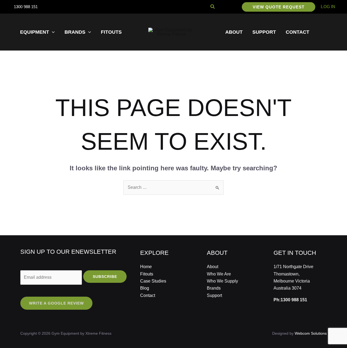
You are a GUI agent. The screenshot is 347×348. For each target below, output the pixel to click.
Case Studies (153, 281)
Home (146, 266)
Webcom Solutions (311, 333)
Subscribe (105, 276)
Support (214, 295)
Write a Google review (56, 303)
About (212, 266)
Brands (214, 288)
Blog (144, 288)
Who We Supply (222, 281)
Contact (147, 295)
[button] (212, 6)
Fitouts (146, 274)
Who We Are (219, 274)
